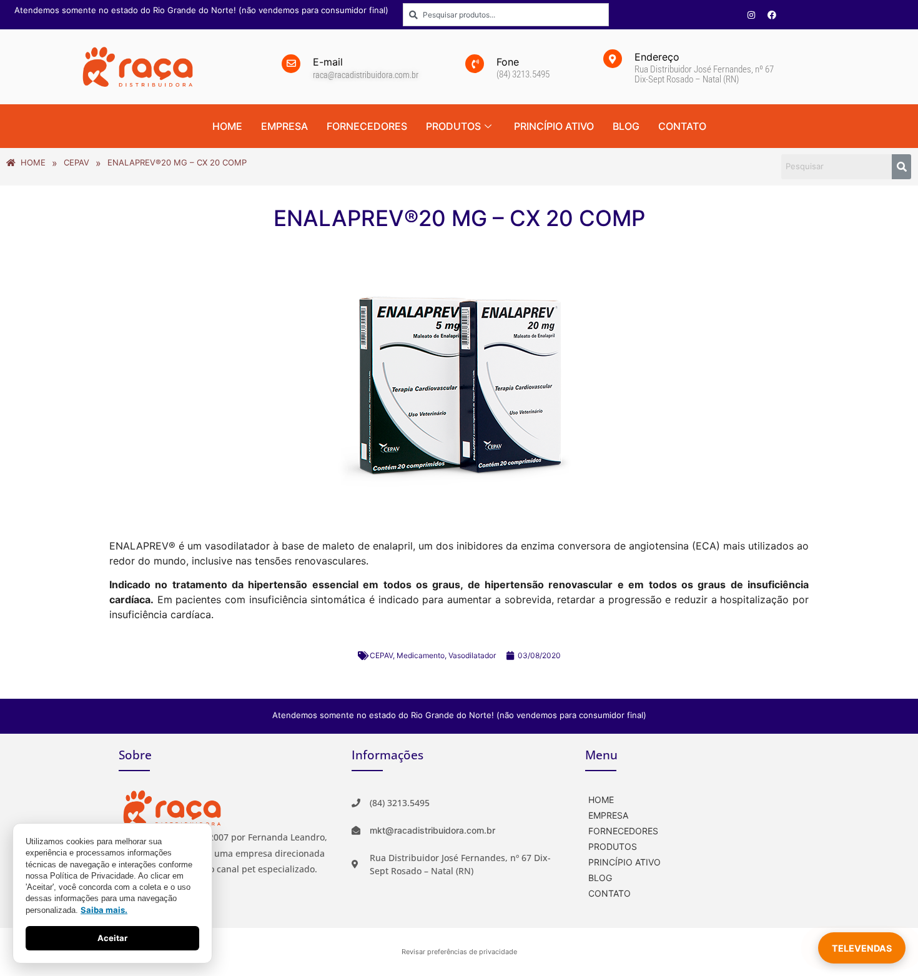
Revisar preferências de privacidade (459, 951)
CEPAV (381, 655)
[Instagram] (751, 15)
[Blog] (692, 876)
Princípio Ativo (554, 126)
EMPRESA (284, 126)
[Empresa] (692, 814)
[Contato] (692, 892)
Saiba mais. (104, 910)
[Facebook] (772, 15)
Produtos (453, 126)
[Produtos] (692, 845)
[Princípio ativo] (692, 861)
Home (227, 126)
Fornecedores (367, 126)
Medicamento (421, 655)
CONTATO (682, 126)
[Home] (692, 798)
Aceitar (112, 938)
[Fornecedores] (692, 829)
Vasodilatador (472, 655)
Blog (626, 126)
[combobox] (506, 14)
